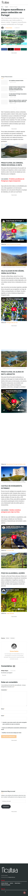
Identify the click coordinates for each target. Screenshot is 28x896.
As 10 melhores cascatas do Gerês (16, 80)
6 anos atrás (12, 670)
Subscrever (6, 806)
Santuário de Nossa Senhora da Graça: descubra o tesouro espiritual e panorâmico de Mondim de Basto (17, 88)
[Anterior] (13, 108)
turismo (12, 638)
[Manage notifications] (24, 892)
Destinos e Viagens (13, 6)
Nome (3, 709)
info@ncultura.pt (11, 877)
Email (3, 715)
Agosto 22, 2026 (13, 82)
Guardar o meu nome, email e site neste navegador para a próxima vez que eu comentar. (15, 723)
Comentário (4, 690)
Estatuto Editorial (4, 883)
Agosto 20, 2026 (13, 91)
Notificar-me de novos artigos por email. (12, 732)
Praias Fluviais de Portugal (13, 244)
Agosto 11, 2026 (13, 103)
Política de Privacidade (5, 885)
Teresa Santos (9, 27)
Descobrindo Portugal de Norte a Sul (15, 464)
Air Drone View (10, 550)
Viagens (6, 6)
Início (2, 6)
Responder (4, 675)
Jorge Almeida (10, 613)
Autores (11, 883)
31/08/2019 (17, 27)
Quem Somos (17, 883)
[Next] (15, 108)
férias (7, 638)
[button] (14, 37)
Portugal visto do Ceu (12, 322)
